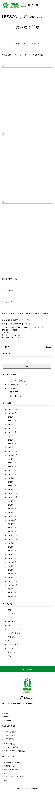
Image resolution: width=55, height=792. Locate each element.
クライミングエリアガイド (14, 777)
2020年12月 (12, 448)
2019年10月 (12, 497)
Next (49, 346)
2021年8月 (12, 417)
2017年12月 (12, 581)
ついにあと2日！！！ (16, 388)
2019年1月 (12, 532)
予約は (7, 302)
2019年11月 (12, 493)
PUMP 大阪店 (9, 739)
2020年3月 (12, 478)
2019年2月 (12, 528)
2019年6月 (12, 513)
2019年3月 (12, 524)
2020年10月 (12, 455)
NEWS (10, 618)
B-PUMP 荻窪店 (10, 744)
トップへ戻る (28, 669)
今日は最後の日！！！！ (17, 384)
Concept (7, 709)
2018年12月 (12, 535)
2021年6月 (12, 425)
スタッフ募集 (13, 644)
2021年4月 (12, 432)
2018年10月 (12, 543)
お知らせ (27, 17)
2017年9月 (12, 593)
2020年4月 (12, 474)
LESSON (10, 17)
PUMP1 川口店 (10, 732)
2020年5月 (12, 470)
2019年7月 (12, 509)
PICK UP (11, 621)
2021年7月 (12, 421)
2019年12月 (12, 490)
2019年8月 (12, 505)
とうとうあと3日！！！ (17, 396)
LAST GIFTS (13, 392)
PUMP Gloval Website (12, 762)
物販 (9, 656)
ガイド (10, 641)
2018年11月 (12, 539)
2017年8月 (12, 597)
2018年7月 (12, 555)
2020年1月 (12, 486)
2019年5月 (12, 516)
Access (6, 717)
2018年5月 (12, 562)
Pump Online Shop (11, 770)
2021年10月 (12, 409)
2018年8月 (12, 551)
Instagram (8, 720)
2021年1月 (12, 444)
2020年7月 (12, 463)
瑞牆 (5, 780)
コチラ (29, 320)
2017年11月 (12, 585)
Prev (6, 346)
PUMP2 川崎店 (10, 735)
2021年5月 (12, 428)
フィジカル (12, 652)
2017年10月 (12, 589)
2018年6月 (12, 558)
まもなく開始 (27, 27)
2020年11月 (12, 451)
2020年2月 (12, 482)
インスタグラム (14, 633)
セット (10, 648)
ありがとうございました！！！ (20, 381)
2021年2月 (12, 440)
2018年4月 (12, 566)
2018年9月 (12, 547)
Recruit (6, 773)
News (6, 713)
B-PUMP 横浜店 (11, 747)
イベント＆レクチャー (17, 629)
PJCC (10, 625)
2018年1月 (12, 578)
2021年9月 (12, 413)
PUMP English (9, 766)
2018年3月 (12, 570)
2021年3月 (12, 436)
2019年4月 (12, 520)
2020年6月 (12, 467)
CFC (9, 610)
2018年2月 (12, 574)
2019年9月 (12, 501)
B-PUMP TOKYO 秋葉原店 (14, 751)
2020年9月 (12, 459)
